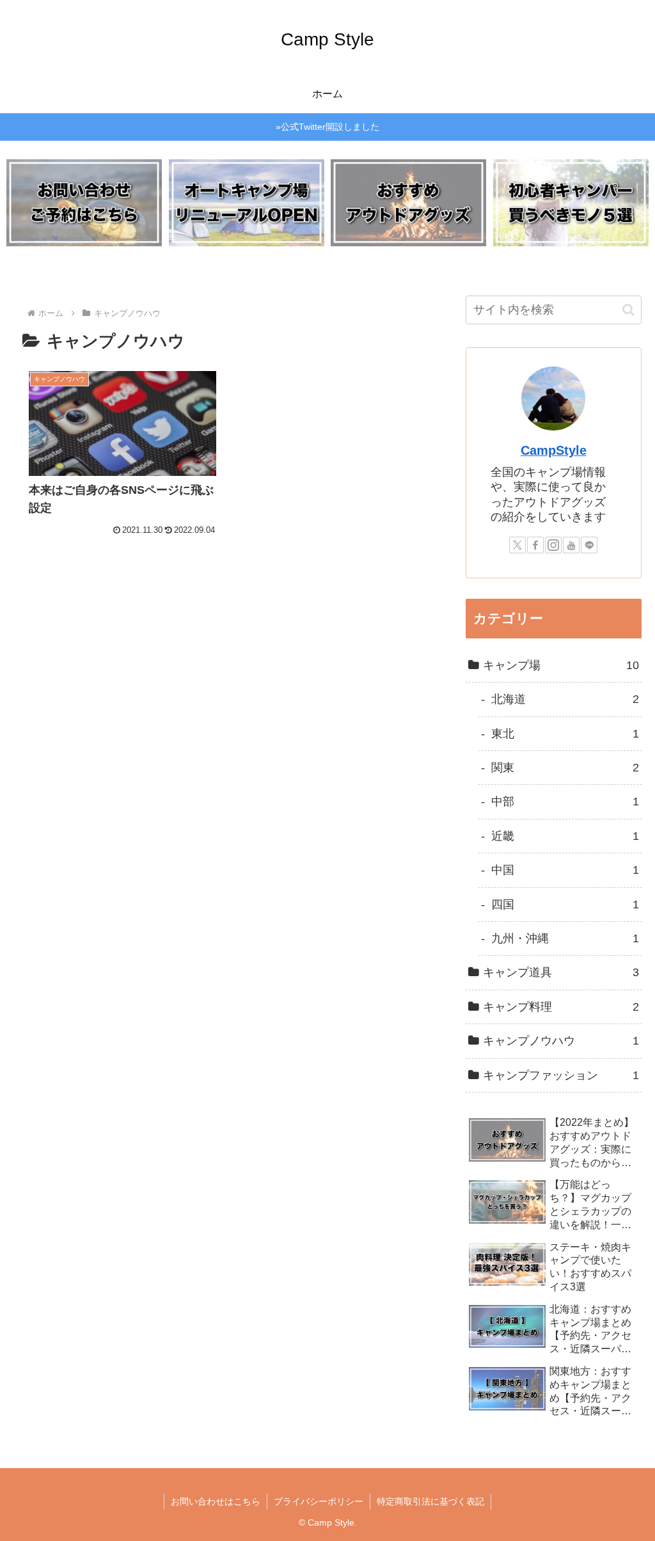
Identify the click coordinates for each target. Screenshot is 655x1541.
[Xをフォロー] (517, 545)
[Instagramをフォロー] (553, 545)
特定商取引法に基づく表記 (430, 1501)
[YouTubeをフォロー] (571, 545)
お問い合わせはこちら (215, 1501)
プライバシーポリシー (318, 1501)
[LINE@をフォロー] (589, 545)
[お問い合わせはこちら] (84, 203)
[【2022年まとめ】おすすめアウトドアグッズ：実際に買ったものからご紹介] (408, 203)
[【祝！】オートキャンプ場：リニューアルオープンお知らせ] (246, 203)
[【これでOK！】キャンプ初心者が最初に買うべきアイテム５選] (571, 203)
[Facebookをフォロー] (535, 545)
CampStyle (554, 450)
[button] (628, 310)
